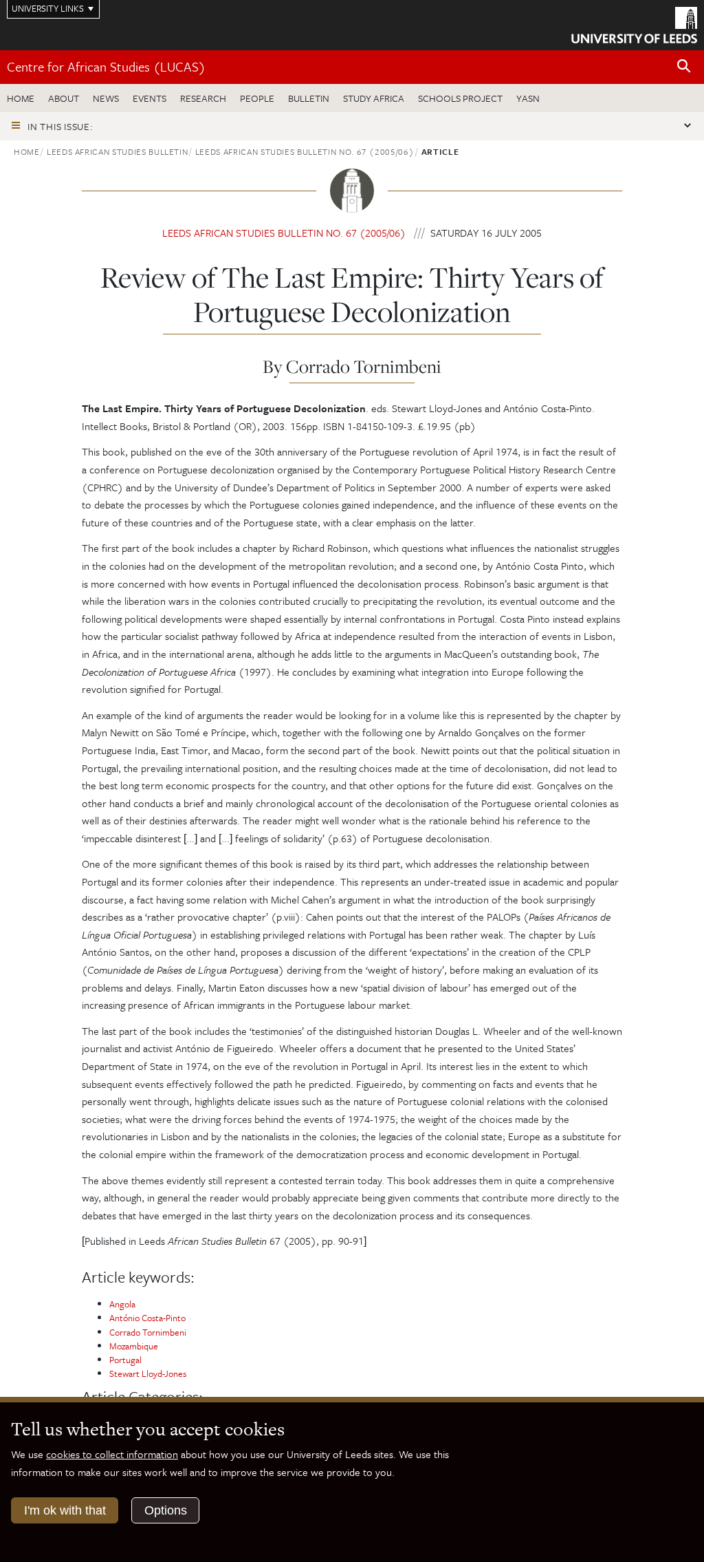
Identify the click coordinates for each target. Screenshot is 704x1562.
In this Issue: (61, 126)
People (257, 98)
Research (203, 98)
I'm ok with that (65, 1510)
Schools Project (460, 98)
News (106, 98)
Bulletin (308, 98)
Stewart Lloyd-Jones (147, 1373)
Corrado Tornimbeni (147, 1332)
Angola (122, 1304)
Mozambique (133, 1346)
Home (20, 98)
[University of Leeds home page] (634, 24)
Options (165, 1510)
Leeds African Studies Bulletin (117, 151)
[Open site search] (684, 66)
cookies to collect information (112, 1454)
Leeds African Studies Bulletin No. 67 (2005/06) (305, 151)
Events (149, 98)
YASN (528, 98)
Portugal (125, 1360)
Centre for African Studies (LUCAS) (106, 66)
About (63, 98)
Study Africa (373, 98)
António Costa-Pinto (147, 1318)
